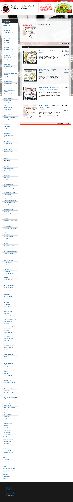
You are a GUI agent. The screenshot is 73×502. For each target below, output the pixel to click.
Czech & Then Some (8, 119)
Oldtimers (6, 358)
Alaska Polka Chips (8, 42)
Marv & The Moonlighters (9, 326)
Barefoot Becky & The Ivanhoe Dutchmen (9, 52)
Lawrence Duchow (8, 306)
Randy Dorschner (8, 380)
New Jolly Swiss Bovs (8, 347)
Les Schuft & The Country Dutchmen (9, 316)
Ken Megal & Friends (8, 287)
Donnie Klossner (7, 156)
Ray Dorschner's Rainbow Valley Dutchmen (9, 383)
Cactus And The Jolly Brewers (10, 83)
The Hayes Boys (7, 414)
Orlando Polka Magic (8, 360)
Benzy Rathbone (7, 57)
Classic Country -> (7, 450)
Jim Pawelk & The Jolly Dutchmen (9, 246)
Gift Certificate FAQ (9, 492)
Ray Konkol (6, 390)
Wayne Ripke (7, 427)
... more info (66, 54)
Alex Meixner (7, 47)
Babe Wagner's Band (8, 49)
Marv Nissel (6, 330)
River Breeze (7, 395)
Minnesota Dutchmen (8, 338)
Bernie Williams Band (8, 62)
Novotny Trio (6, 356)
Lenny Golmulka (7, 309)
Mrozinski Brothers (8, 342)
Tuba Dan (6, 418)
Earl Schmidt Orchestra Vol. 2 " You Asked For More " (48, 71)
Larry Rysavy (7, 304)
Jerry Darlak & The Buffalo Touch (10, 229)
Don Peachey (7, 153)
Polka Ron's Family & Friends (10, 375)
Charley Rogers (7, 85)
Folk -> (4, 454)
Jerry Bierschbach (8, 226)
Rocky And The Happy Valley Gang (10, 398)
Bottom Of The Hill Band (9, 71)
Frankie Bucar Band (8, 184)
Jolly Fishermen (7, 267)
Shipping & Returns (9, 486)
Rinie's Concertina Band (9, 392)
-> (6, 30)
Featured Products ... (8, 476)
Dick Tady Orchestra (8, 151)
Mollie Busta (6, 340)
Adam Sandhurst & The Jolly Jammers (10, 35)
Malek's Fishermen (8, 321)
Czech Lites (6, 122)
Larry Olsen (6, 302)
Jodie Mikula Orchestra (9, 253)
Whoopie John (7, 432)
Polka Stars (6, 378)
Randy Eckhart (7, 434)
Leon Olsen (6, 313)
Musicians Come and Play (9, 468)
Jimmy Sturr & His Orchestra (10, 251)
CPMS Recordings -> (7, 25)
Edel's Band (6, 166)
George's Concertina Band (10, 200)
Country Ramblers (8, 111)
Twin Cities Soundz (8, 421)
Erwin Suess (6, 177)
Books (4, 463)
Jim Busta (6, 243)
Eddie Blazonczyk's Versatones (8, 163)
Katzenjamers (7, 282)
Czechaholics (7, 124)
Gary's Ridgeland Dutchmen (10, 192)
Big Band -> (5, 445)
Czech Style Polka (7, 436)
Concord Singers (7, 100)
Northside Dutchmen (8, 354)
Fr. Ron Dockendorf (8, 182)
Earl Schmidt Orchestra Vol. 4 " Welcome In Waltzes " (48, 107)
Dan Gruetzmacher (8, 131)
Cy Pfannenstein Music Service (19, 495)
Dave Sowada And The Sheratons (9, 136)
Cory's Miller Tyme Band (9, 105)
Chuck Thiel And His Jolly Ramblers (9, 91)
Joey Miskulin (7, 255)
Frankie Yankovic (7, 186)
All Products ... (6, 478)
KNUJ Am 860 (7, 294)
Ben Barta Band (7, 55)
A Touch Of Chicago (8, 32)
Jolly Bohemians (7, 262)
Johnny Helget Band (8, 260)
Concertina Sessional (8, 98)
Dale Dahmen (7, 126)
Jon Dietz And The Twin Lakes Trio (9, 274)
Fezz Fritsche (7, 179)
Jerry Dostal (6, 232)
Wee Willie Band (7, 430)
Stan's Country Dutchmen (9, 407)
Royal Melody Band (8, 403)
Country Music (6, 23)
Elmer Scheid (7, 170)
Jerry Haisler (6, 234)
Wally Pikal (6, 425)
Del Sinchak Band (8, 143)
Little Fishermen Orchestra (10, 319)
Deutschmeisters (7, 145)
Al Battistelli (6, 40)
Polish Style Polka (7, 441)
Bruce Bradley (7, 79)
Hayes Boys (6, 211)
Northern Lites (7, 351)
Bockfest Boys (7, 68)
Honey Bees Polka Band (9, 216)
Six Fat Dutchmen (8, 405)
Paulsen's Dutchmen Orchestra (8, 364)
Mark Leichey (7, 323)
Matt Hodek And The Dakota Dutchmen (10, 333)
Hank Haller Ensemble (9, 209)
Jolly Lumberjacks (8, 269)
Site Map (7, 490)
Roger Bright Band (8, 400)
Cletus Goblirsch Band (9, 93)
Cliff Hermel (6, 96)
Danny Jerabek (7, 133)
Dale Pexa (6, 128)
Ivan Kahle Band (7, 224)
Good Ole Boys (7, 204)
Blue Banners (7, 64)
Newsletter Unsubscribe (10, 493)
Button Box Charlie (8, 81)
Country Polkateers (8, 109)
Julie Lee (6, 277)
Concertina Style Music (8, 452)
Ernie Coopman (7, 173)
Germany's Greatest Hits (9, 202)
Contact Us (7, 489)
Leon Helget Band (8, 311)
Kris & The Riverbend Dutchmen (8, 297)
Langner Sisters (7, 299)
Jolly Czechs (6, 264)
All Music (5, 466)
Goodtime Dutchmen (8, 207)
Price (63, 47)
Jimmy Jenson (7, 249)
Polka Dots (6, 373)
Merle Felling (7, 336)
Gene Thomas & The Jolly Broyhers (9, 197)
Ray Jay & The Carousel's (9, 388)
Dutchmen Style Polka (8, 439)
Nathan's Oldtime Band (9, 345)
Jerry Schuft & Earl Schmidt (10, 241)
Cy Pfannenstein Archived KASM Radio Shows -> (9, 471)
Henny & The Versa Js (9, 213)
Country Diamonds (8, 107)
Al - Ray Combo (7, 38)
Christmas (5, 448)
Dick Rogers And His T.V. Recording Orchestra (9, 149)
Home (52, 1)
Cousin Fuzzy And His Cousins (9, 115)
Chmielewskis (7, 88)
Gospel (4, 457)
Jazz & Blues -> (6, 459)
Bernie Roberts (7, 59)
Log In (57, 1)
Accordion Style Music (8, 28)
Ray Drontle (6, 386)
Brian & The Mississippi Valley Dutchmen (10, 74)
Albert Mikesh (7, 45)
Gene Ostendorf (7, 194)
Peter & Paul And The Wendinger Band (8, 367)
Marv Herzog (7, 328)
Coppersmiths (7, 102)
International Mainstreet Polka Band (10, 221)
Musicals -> (5, 461)
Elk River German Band (9, 168)
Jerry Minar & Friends (8, 236)
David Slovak (7, 141)
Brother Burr (6, 76)
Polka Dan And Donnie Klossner (9, 371)
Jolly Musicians (7, 271)
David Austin (6, 139)
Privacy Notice (8, 487)
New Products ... (6, 474)
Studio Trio (6, 409)
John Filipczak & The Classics (10, 258)
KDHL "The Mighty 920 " (9, 285)
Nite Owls (6, 349)
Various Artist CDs (8, 423)
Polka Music (28, 19)
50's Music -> (6, 443)
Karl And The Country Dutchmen (8, 280)
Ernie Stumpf (7, 175)
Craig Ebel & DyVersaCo (9, 117)
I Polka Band (6, 218)
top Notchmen (7, 416)
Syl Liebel (6, 412)
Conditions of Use (9, 488)
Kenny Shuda (7, 289)
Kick (5, 292)
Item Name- (42, 47)
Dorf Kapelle (6, 158)
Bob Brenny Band (8, 66)
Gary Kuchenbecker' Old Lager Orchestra (9, 189)
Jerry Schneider (7, 238)
